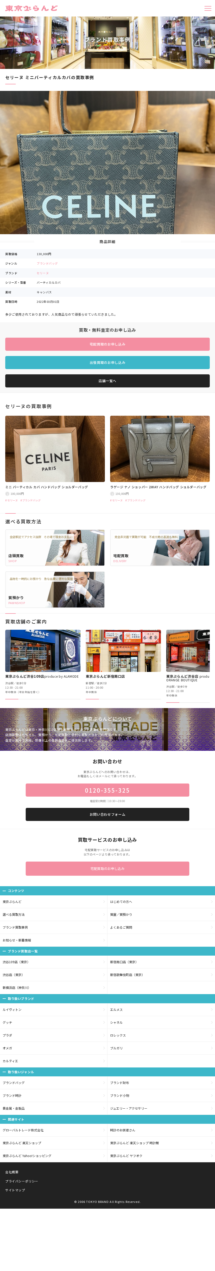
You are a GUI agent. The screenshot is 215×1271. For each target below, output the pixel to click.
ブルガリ (116, 1048)
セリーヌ (43, 273)
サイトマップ (15, 1190)
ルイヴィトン (12, 1009)
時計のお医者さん (122, 1130)
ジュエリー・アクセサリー (128, 1108)
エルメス (116, 1009)
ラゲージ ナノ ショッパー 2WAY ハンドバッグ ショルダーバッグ (158, 487)
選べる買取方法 (14, 914)
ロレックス (118, 1035)
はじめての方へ (121, 901)
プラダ (7, 1035)
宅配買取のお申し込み (108, 344)
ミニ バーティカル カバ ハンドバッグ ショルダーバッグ (46, 487)
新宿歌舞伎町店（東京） (127, 974)
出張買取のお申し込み (108, 362)
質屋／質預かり (121, 914)
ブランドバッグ (47, 263)
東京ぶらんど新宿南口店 (105, 676)
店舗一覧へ (107, 380)
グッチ (7, 1022)
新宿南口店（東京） (124, 962)
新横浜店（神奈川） (17, 987)
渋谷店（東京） (14, 974)
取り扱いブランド (21, 998)
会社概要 (11, 1172)
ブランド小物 (119, 1095)
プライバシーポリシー (21, 1181)
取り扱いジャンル (21, 1072)
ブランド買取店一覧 (22, 951)
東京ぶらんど (12, 901)
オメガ (7, 1048)
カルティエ (10, 1061)
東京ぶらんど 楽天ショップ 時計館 (134, 1143)
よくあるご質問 (121, 927)
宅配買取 (121, 555)
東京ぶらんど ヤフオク (126, 1155)
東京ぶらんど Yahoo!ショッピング (27, 1155)
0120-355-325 (107, 790)
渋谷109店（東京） (16, 962)
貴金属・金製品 (14, 1108)
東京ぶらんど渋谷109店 (42, 676)
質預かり (16, 597)
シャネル (116, 1022)
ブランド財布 (119, 1082)
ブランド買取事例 (15, 927)
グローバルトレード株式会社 (23, 1130)
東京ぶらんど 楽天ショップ (22, 1143)
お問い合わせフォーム (108, 814)
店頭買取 (16, 555)
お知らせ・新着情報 (17, 940)
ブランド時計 (12, 1095)
